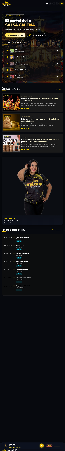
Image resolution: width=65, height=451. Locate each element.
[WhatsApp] (57, 3)
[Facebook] (47, 3)
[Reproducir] (42, 446)
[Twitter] (53, 3)
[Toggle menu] (61, 3)
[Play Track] (57, 50)
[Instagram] (50, 3)
